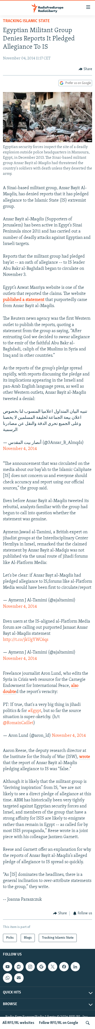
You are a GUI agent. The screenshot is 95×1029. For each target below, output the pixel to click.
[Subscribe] (18, 977)
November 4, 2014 (20, 449)
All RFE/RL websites (18, 1023)
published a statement (23, 300)
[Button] (85, 69)
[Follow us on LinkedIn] (75, 966)
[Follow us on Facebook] (63, 966)
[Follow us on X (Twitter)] (52, 966)
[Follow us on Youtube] (7, 966)
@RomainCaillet (18, 723)
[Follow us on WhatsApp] (7, 977)
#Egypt (34, 711)
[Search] (87, 1023)
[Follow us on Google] (41, 966)
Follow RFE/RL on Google (58, 1023)
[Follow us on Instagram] (30, 966)
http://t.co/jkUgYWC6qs (25, 640)
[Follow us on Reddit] (18, 966)
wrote (84, 757)
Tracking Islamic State (26, 21)
